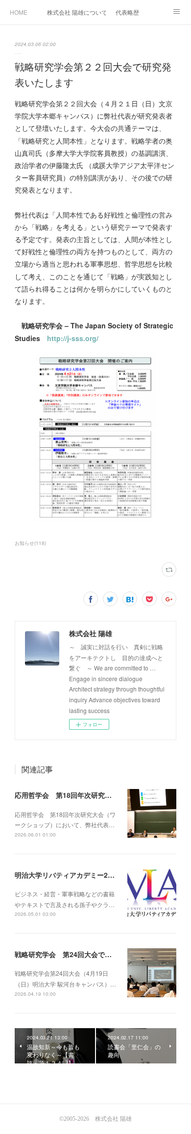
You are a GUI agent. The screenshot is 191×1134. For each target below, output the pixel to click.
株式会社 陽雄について (76, 12)
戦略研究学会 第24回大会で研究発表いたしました (94, 954)
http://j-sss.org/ (72, 338)
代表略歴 (127, 12)
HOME (18, 12)
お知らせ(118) (30, 543)
